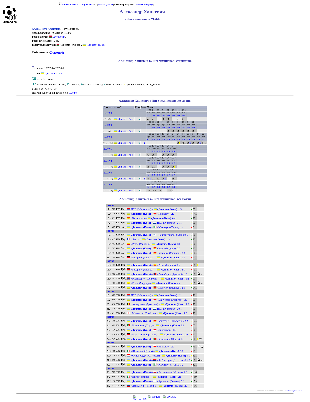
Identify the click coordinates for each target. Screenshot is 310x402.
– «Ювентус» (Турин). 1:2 (156, 364)
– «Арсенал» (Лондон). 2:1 (157, 381)
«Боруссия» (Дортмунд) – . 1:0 (159, 334)
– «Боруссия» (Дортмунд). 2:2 (159, 321)
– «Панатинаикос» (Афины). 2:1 (160, 235)
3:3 (188, 127)
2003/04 (107, 184)
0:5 (153, 175)
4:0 (163, 115)
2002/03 (107, 172)
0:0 (153, 151)
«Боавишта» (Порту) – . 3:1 (157, 325)
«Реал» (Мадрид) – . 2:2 (155, 283)
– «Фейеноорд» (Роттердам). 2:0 (160, 360)
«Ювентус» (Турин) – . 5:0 (156, 351)
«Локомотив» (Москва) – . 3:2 (158, 385)
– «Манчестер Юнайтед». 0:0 (158, 299)
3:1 (148, 115)
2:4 (163, 151)
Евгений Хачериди (144, 4)
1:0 (173, 163)
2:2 (153, 115)
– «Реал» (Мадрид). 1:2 (155, 265)
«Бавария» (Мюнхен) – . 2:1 (157, 269)
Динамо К (50, 73)
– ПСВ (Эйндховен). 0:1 (156, 308)
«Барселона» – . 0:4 (153, 218)
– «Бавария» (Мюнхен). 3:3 (157, 253)
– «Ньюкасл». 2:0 (152, 346)
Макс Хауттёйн (105, 4)
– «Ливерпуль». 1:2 (153, 330)
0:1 (193, 127)
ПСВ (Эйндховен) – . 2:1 (156, 295)
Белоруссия (58, 36)
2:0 (183, 127)
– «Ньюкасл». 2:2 (152, 213)
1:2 (148, 127)
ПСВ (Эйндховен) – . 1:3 (156, 209)
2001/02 (107, 160)
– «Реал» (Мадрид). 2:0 (155, 248)
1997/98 (107, 113)
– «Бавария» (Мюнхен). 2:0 (157, 287)
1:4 (183, 115)
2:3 (168, 187)
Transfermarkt (57, 52)
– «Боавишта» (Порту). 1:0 (157, 339)
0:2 (173, 115)
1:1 (168, 115)
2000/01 (107, 149)
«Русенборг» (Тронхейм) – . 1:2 (159, 278)
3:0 (158, 115)
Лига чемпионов (70, 4)
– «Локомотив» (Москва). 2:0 (158, 372)
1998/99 (72, 92)
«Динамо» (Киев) (95, 44)
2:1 (168, 127)
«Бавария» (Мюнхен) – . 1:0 (157, 257)
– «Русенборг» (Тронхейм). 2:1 (159, 274)
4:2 (163, 139)
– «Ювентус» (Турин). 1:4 (156, 227)
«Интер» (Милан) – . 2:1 (155, 376)
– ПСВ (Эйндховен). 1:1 (156, 222)
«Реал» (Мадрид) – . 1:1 (155, 244)
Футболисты (88, 4)
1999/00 (107, 137)
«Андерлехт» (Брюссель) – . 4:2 (159, 304)
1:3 (153, 163)
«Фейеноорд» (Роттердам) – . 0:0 (160, 355)
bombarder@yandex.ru (293, 391)
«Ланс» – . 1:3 (150, 239)
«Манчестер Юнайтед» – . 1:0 (158, 313)
